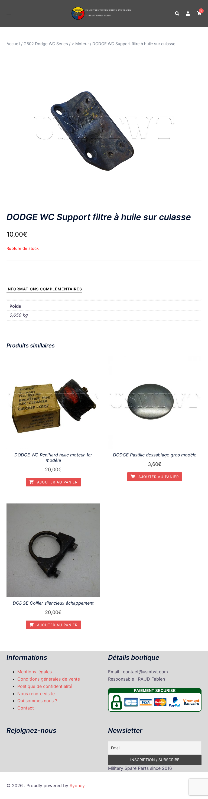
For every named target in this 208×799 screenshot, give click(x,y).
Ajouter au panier (56, 482)
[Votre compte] (188, 13)
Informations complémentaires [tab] (44, 289)
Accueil (13, 43)
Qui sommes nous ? (37, 700)
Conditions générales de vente (48, 679)
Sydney (77, 785)
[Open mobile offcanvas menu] (8, 13)
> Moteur (80, 43)
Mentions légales (34, 671)
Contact (25, 708)
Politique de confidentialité (44, 686)
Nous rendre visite (36, 693)
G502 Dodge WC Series (46, 43)
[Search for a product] (177, 13)
